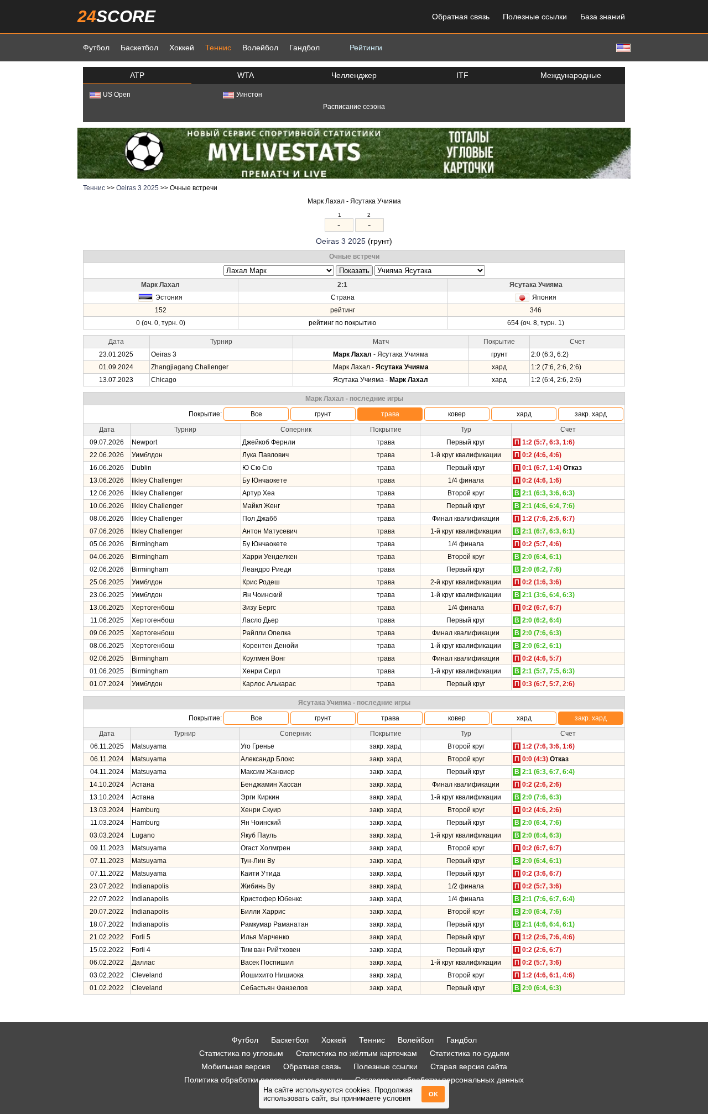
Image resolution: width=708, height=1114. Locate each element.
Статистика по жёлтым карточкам (356, 1053)
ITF (462, 75)
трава (390, 414)
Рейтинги (366, 47)
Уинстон (249, 94)
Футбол (96, 47)
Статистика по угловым (241, 1053)
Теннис (218, 47)
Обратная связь (461, 16)
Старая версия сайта (468, 1066)
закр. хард (591, 414)
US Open (117, 94)
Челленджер (354, 75)
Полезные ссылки (535, 16)
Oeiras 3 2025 (137, 188)
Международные (570, 75)
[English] (622, 47)
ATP (137, 75)
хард (524, 414)
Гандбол (304, 47)
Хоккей (181, 47)
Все (256, 414)
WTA (245, 75)
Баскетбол (139, 47)
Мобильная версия (235, 1066)
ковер (457, 414)
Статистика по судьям (469, 1053)
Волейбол (260, 47)
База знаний (602, 16)
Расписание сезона (354, 107)
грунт (323, 414)
